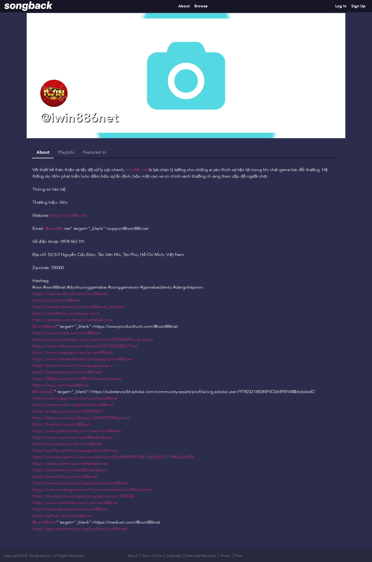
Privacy (225, 555)
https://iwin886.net (68, 215)
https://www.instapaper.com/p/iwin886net (72, 353)
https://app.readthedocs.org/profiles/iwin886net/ (80, 529)
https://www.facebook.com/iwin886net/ (70, 294)
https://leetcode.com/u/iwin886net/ (67, 372)
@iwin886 (54, 228)
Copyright (174, 555)
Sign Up (358, 6)
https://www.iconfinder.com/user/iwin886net (75, 503)
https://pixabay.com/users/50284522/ (67, 411)
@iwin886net (44, 326)
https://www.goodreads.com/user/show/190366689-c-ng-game (92, 339)
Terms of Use (152, 555)
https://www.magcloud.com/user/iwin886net (75, 398)
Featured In (94, 152)
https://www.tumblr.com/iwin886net (66, 333)
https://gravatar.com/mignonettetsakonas (72, 320)
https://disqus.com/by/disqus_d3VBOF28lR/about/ (81, 418)
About (184, 6)
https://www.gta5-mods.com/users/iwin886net (76, 431)
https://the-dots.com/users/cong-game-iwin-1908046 (83, 496)
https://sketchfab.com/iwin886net (64, 477)
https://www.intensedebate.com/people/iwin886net (82, 359)
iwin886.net (136, 170)
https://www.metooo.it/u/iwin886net (67, 444)
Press (239, 555)
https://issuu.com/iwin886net (60, 385)
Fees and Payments (201, 555)
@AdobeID (43, 392)
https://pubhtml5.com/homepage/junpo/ (72, 366)
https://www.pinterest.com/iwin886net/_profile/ (78, 307)
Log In (340, 6)
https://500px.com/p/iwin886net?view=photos (76, 379)
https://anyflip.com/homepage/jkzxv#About (75, 450)
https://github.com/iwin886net (61, 516)
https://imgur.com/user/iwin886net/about (72, 437)
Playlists (66, 152)
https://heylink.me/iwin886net (61, 424)
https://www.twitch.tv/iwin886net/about (69, 470)
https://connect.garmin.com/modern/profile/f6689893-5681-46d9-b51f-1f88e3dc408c (113, 457)
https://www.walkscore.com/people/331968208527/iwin (85, 346)
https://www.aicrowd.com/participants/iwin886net (80, 483)
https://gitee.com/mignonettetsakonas (70, 464)
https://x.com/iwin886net (56, 300)
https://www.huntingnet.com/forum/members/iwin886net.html (92, 490)
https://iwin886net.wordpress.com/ (66, 313)
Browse (201, 6)
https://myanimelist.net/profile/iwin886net (73, 405)
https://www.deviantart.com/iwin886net (69, 509)
